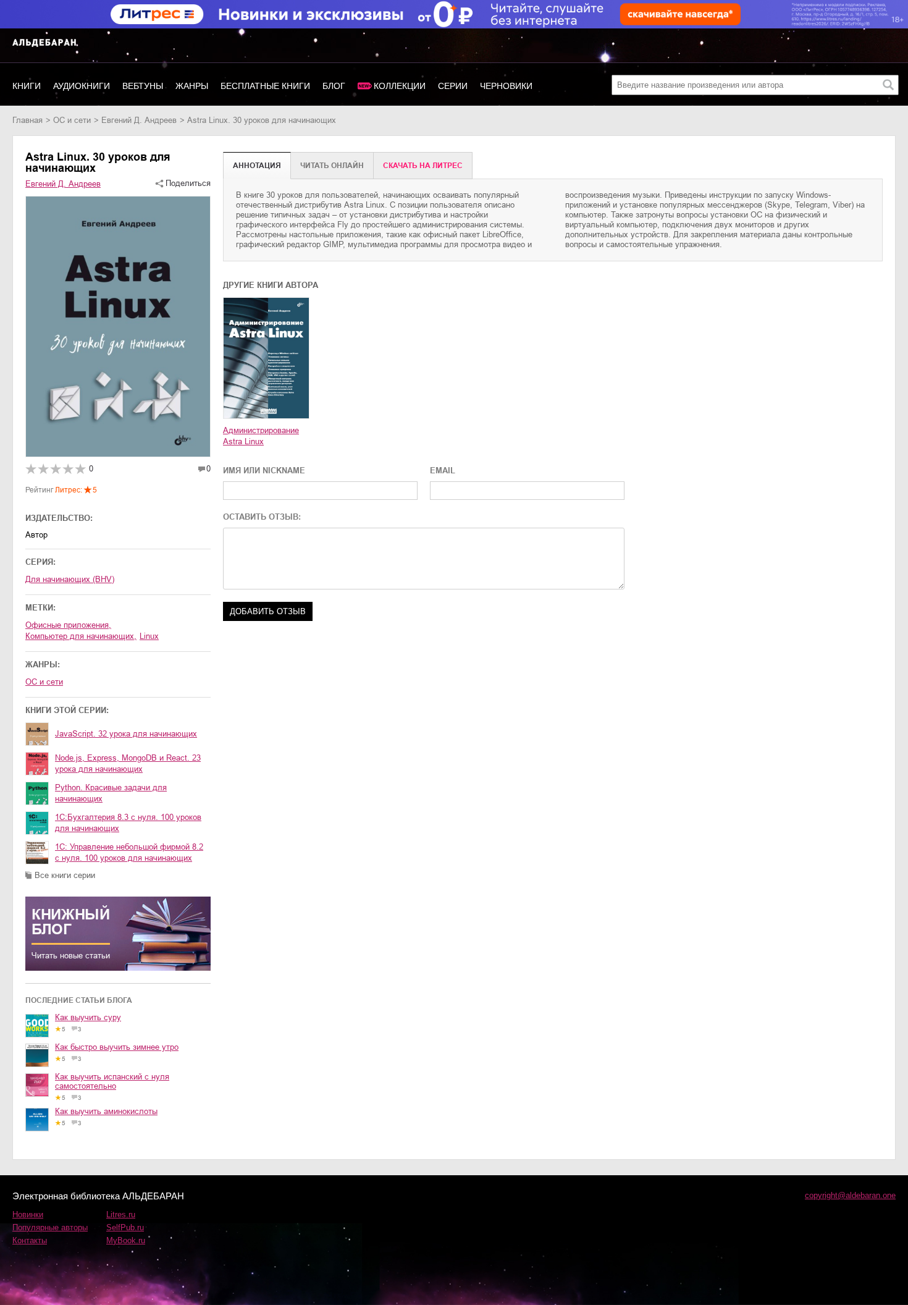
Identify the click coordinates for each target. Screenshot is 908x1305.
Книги (26, 86)
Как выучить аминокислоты (106, 1111)
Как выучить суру (88, 1017)
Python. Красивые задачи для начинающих (111, 793)
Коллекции (400, 86)
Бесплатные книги (265, 86)
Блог (333, 86)
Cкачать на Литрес (423, 165)
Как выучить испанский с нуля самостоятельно (112, 1081)
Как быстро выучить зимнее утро (117, 1047)
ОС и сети (72, 120)
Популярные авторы (50, 1227)
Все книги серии (65, 875)
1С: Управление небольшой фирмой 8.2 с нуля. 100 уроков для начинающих (129, 852)
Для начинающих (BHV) (69, 579)
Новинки (27, 1214)
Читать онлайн (332, 165)
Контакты (29, 1240)
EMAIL (442, 470)
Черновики (506, 86)
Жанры (191, 86)
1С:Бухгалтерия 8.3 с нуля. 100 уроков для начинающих (128, 823)
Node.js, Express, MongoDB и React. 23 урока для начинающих (128, 763)
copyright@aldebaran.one (850, 1195)
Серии (453, 86)
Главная (27, 120)
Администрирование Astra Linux (261, 436)
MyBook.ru (125, 1240)
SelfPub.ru (125, 1227)
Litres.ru (120, 1214)
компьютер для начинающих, (81, 636)
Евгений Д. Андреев (139, 120)
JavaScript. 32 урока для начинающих (126, 733)
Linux (149, 636)
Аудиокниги (81, 86)
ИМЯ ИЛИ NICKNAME (264, 470)
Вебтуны (142, 86)
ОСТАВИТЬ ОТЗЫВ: (262, 517)
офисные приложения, (68, 625)
